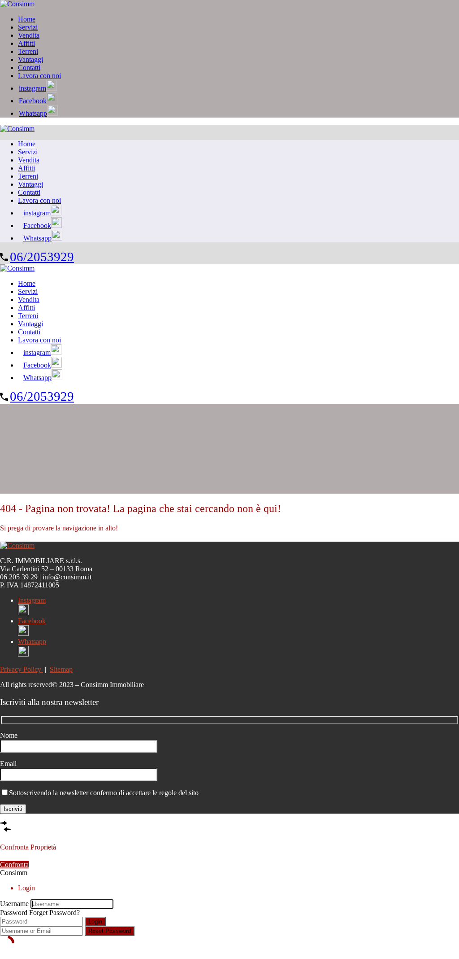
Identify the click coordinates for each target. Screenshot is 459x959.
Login (95, 921)
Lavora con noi (39, 75)
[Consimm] (17, 4)
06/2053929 (42, 257)
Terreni (28, 51)
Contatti (29, 67)
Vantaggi (30, 59)
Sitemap (61, 669)
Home (26, 19)
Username (14, 903)
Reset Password (109, 931)
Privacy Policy (21, 669)
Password (13, 912)
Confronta (14, 864)
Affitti (26, 43)
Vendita (28, 35)
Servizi (28, 27)
